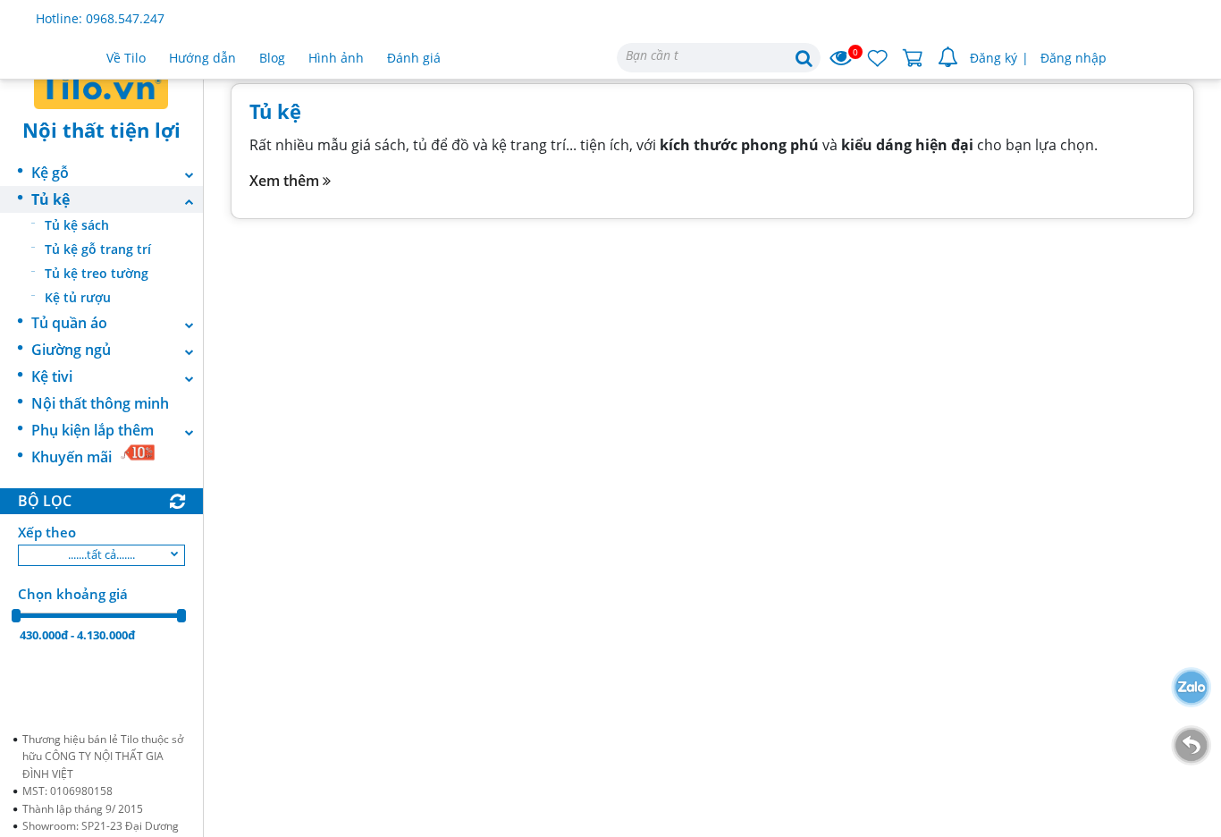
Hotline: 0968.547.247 (100, 18)
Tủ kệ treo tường (96, 273)
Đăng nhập (1073, 57)
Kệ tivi (51, 376)
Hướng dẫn (202, 57)
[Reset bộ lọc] (177, 502)
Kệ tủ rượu (78, 297)
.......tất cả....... (101, 554)
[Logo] (101, 85)
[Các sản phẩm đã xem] (841, 58)
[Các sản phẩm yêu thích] (877, 58)
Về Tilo (126, 57)
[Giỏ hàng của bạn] (913, 58)
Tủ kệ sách (77, 224)
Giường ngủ (71, 349)
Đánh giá (414, 57)
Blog (272, 57)
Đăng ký (993, 57)
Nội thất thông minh (100, 403)
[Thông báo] (948, 58)
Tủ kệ (50, 199)
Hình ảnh (336, 57)
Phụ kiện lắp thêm (92, 430)
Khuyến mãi (71, 457)
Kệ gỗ (50, 172)
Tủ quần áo (69, 323)
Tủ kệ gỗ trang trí (98, 249)
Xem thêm (286, 180)
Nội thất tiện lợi (101, 129)
